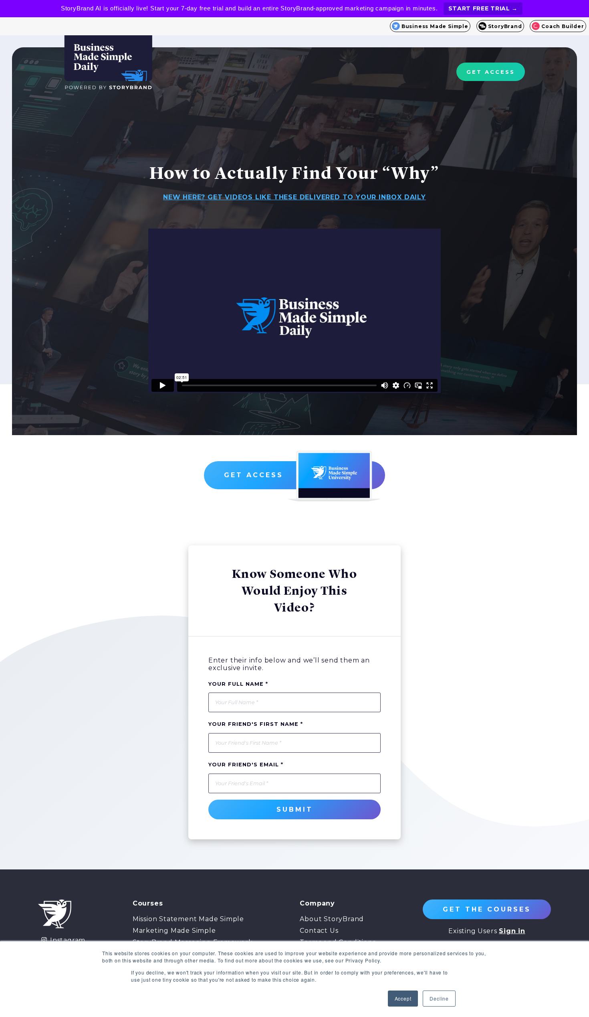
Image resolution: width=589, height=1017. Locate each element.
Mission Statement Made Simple (188, 919)
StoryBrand (505, 26)
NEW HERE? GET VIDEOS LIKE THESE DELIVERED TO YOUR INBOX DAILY (294, 197)
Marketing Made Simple (174, 930)
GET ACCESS (490, 72)
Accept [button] (403, 998)
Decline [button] (439, 998)
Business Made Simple (434, 26)
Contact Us (319, 930)
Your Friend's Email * (245, 765)
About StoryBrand (332, 919)
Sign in (512, 931)
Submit (294, 809)
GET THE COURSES (487, 909)
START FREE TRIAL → (483, 8)
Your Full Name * (238, 684)
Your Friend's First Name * (255, 724)
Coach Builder (562, 26)
